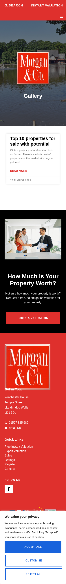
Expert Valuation (15, 451)
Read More (18, 170)
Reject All (33, 574)
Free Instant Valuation (19, 446)
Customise (33, 560)
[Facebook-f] (9, 489)
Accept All (33, 546)
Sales (8, 455)
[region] (33, 547)
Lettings (10, 459)
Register (10, 464)
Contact (10, 468)
